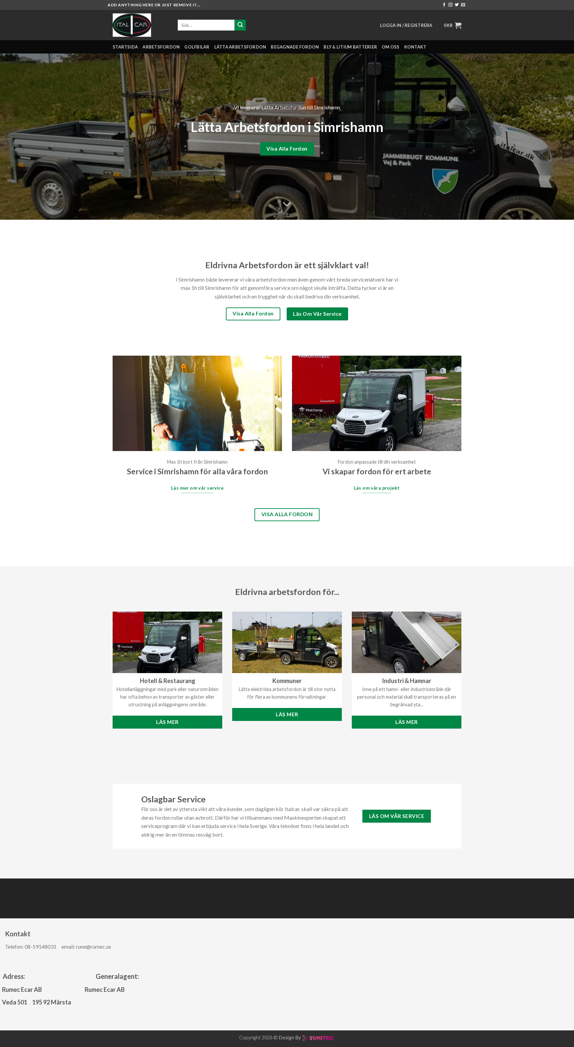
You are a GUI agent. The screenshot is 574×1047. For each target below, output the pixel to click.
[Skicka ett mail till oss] (463, 5)
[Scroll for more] (287, 204)
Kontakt (415, 47)
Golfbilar (196, 47)
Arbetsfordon (161, 47)
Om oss (391, 47)
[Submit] (240, 25)
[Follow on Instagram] (450, 5)
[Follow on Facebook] (444, 5)
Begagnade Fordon (295, 47)
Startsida (125, 47)
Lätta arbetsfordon (240, 47)
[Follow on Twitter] (457, 5)
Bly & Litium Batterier (350, 47)
